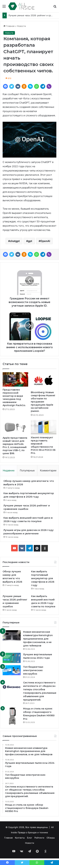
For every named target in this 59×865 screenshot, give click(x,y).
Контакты (20, 837)
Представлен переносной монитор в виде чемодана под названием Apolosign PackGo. (14, 397)
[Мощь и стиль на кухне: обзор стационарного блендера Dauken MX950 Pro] (12, 716)
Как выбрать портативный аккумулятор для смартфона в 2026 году (42, 578)
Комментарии (48, 470)
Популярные (27, 470)
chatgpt (15, 241)
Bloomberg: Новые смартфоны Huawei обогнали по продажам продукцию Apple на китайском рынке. (43, 401)
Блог (29, 837)
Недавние (9, 470)
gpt (30, 241)
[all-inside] (21, 6)
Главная (9, 26)
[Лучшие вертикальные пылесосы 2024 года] (12, 658)
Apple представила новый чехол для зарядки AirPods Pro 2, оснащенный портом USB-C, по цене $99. (15, 445)
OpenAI (45, 241)
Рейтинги (39, 837)
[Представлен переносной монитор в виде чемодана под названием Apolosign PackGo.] (15, 379)
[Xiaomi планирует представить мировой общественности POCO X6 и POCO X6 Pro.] (43, 427)
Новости (21, 26)
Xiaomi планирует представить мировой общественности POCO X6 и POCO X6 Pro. (43, 445)
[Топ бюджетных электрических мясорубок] (12, 670)
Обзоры (51, 837)
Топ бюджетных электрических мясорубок (33, 670)
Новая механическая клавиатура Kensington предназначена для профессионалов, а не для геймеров (38, 638)
